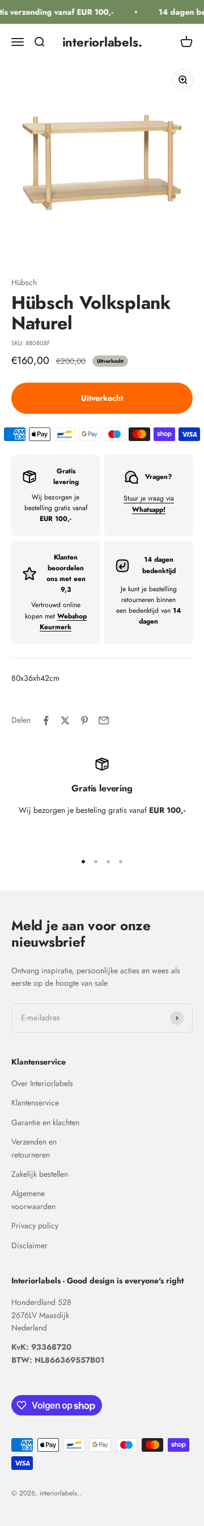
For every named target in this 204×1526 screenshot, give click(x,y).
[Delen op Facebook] (46, 720)
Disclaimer (29, 1245)
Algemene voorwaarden (33, 1199)
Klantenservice (35, 1102)
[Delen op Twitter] (65, 720)
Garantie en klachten (45, 1122)
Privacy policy (34, 1225)
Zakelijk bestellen (39, 1174)
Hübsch (24, 282)
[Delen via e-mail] (103, 720)
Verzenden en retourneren (34, 1148)
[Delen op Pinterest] (84, 720)
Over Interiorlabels (42, 1083)
